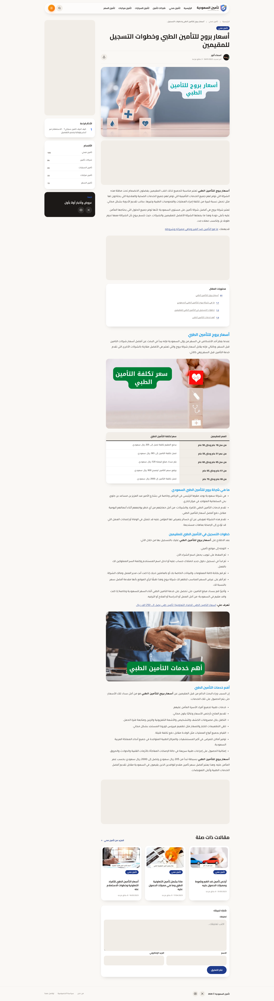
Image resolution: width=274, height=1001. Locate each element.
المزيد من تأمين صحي (114, 840)
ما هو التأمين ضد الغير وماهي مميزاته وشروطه (191, 229)
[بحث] (59, 8)
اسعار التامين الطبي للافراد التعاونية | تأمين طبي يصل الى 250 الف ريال (176, 605)
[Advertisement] (165, 162)
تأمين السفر (109, 8)
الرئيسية (188, 8)
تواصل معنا (49, 994)
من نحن (80, 994)
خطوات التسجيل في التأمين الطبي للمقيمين (196, 310)
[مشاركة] (104, 57)
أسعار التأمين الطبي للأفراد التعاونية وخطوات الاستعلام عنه (123, 885)
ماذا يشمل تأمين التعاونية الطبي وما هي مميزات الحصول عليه (166, 885)
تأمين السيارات (142, 8)
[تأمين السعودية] (212, 8)
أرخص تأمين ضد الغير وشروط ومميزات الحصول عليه (211, 883)
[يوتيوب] (81, 210)
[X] (88, 210)
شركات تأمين (159, 8)
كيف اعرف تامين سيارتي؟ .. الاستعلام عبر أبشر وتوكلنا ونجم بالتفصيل (67, 131)
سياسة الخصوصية (66, 994)
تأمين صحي (174, 8)
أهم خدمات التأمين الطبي (205, 317)
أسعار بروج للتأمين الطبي (209, 295)
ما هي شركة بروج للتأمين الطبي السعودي (198, 303)
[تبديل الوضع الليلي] (51, 8)
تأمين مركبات (124, 8)
